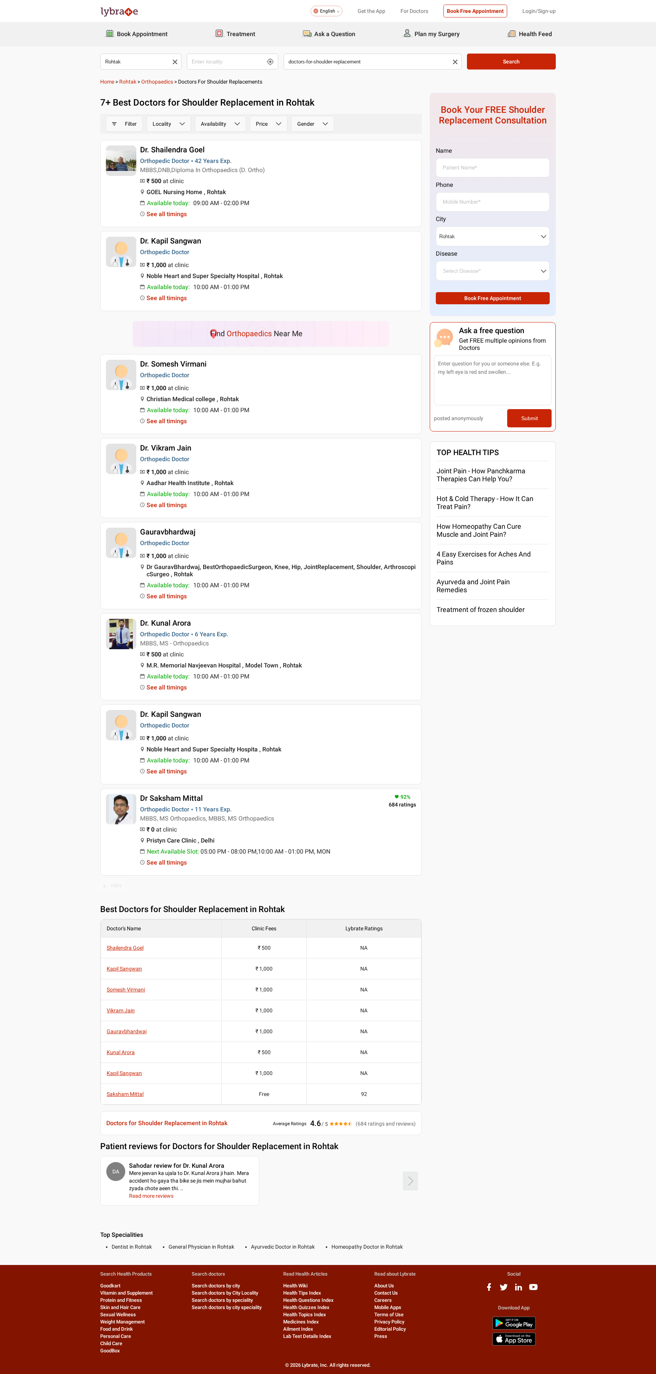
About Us (384, 1286)
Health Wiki (295, 1286)
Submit (529, 418)
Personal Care (115, 1336)
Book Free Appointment (475, 11)
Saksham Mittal (125, 1094)
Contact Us (386, 1293)
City (441, 219)
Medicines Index (301, 1322)
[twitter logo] (503, 1290)
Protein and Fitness (121, 1300)
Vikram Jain (121, 1010)
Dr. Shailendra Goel (172, 149)
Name (444, 150)
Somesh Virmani (126, 990)
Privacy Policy (389, 1322)
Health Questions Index (308, 1300)
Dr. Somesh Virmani (173, 363)
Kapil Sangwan (124, 969)
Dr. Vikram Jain (165, 447)
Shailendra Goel (125, 948)
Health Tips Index (302, 1293)
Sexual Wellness (118, 1314)
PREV (116, 886)
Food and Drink (116, 1329)
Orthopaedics (157, 82)
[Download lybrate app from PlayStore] (514, 1328)
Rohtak (127, 82)
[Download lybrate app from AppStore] (514, 1344)
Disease (446, 253)
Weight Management (122, 1322)
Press (380, 1336)
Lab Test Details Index (307, 1336)
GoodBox (110, 1350)
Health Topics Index (304, 1314)
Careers (383, 1300)
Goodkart (110, 1286)
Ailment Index (298, 1329)
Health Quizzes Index (306, 1307)
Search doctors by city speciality (227, 1307)
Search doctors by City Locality (225, 1293)
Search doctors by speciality (222, 1300)
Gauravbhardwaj (168, 531)
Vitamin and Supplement (126, 1293)
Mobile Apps (387, 1307)
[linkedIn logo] (518, 1290)
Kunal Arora (121, 1052)
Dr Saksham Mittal (171, 798)
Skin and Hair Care (120, 1307)
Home (107, 82)
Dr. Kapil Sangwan (170, 240)
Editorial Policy (390, 1329)
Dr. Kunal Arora (165, 623)
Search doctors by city (216, 1286)
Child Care (111, 1343)
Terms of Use (389, 1314)
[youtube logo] (533, 1290)
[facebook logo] (489, 1290)
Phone (444, 184)
